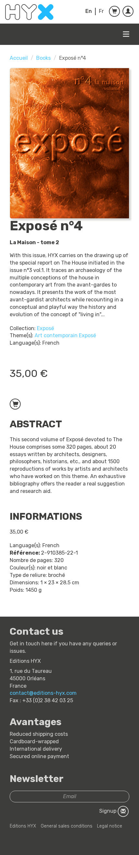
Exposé (45, 328)
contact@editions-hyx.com (43, 693)
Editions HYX (23, 826)
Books (43, 58)
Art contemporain (56, 335)
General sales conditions (66, 826)
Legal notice (109, 826)
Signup (108, 811)
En (88, 11)
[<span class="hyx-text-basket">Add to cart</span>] (15, 404)
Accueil (19, 58)
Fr (101, 11)
